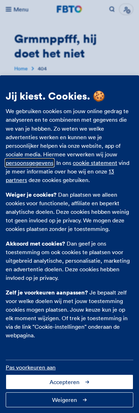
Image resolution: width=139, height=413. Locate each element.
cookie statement (95, 162)
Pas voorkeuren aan (31, 367)
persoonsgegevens (29, 162)
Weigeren (64, 399)
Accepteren (64, 382)
